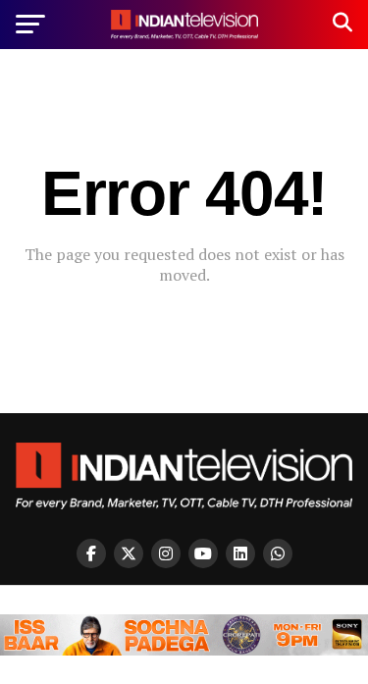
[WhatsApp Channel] (277, 553)
